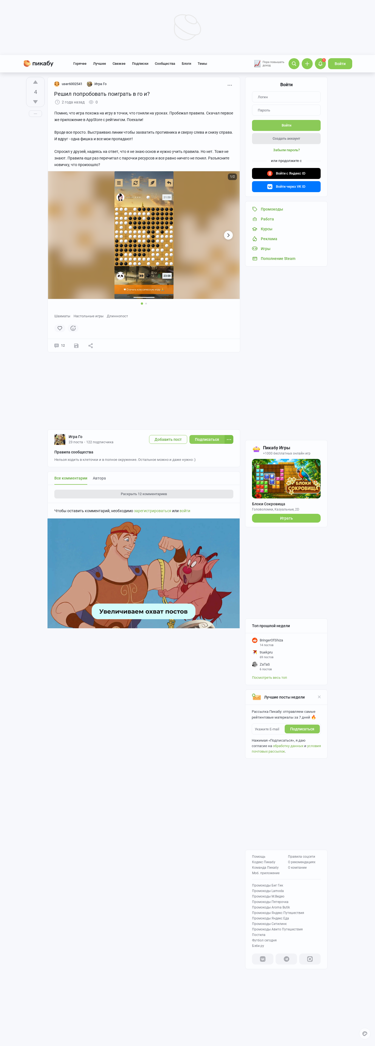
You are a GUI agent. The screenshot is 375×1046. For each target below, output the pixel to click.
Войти (340, 63)
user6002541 (72, 84)
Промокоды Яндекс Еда (270, 918)
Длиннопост (117, 316)
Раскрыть (144, 494)
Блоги (186, 63)
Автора (99, 478)
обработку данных (288, 746)
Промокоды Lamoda (268, 891)
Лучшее (99, 63)
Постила (258, 935)
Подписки (140, 63)
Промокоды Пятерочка (270, 902)
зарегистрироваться (152, 511)
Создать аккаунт (286, 138)
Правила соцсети (301, 857)
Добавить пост (168, 439)
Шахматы (62, 316)
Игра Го (75, 436)
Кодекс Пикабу (263, 862)
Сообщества (165, 63)
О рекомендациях (301, 862)
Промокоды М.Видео (268, 896)
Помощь (258, 857)
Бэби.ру (258, 946)
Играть (286, 518)
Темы (202, 63)
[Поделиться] (90, 345)
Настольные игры (88, 316)
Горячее (79, 63)
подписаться (302, 729)
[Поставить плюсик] (35, 82)
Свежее (119, 63)
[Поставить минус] (35, 101)
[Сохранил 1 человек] (76, 345)
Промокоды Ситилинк (269, 924)
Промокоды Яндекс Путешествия (278, 913)
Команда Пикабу (265, 868)
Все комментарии (70, 478)
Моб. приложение (265, 873)
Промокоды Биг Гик (267, 885)
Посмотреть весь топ (269, 677)
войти (185, 511)
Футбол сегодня (264, 940)
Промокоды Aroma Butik (271, 907)
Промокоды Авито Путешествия (277, 929)
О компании (297, 868)
